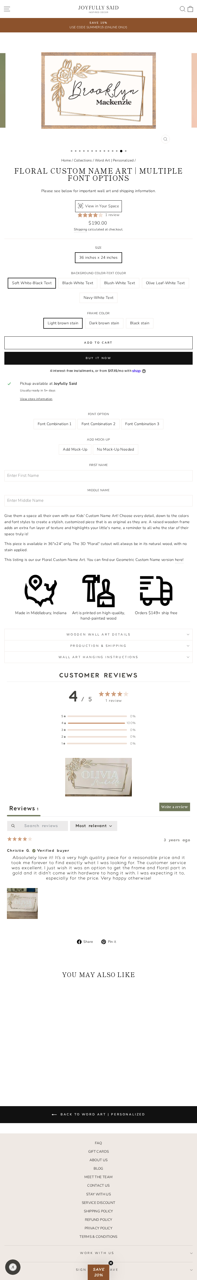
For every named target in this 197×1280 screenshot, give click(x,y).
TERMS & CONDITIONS (98, 1236)
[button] (98, 777)
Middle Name (98, 490)
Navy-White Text (99, 297)
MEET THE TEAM (98, 1177)
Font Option (98, 414)
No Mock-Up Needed (115, 449)
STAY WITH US (98, 1194)
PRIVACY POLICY (98, 1228)
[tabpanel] (98, 870)
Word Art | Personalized (114, 160)
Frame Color (98, 313)
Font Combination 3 (142, 423)
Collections (83, 160)
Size (98, 248)
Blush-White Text (119, 282)
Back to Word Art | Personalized (102, 1114)
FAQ (98, 1143)
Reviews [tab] (23, 808)
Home (66, 160)
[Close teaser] (110, 1263)
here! (179, 559)
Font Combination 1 (55, 423)
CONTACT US (98, 1185)
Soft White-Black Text (32, 282)
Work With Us (97, 1253)
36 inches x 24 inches (98, 257)
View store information (36, 399)
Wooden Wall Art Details (98, 634)
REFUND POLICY (98, 1219)
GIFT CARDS (98, 1151)
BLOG (98, 1168)
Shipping (80, 229)
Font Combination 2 (99, 423)
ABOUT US (99, 1160)
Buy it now (99, 358)
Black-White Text (77, 282)
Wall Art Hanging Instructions (98, 657)
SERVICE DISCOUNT (98, 1202)
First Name (98, 465)
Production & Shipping (98, 646)
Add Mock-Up (98, 439)
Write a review (174, 807)
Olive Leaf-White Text (165, 282)
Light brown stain (63, 323)
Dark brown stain (104, 323)
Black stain (139, 323)
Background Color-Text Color (98, 273)
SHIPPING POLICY (98, 1211)
